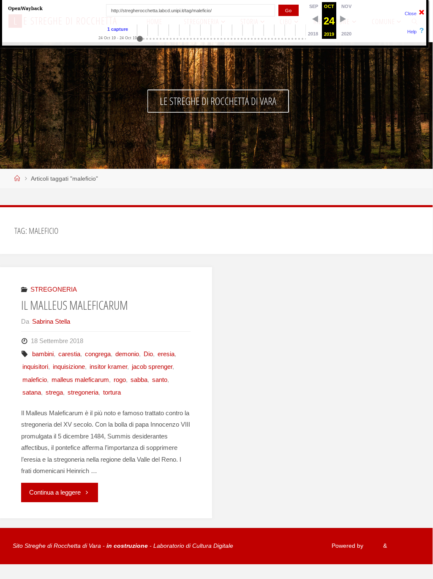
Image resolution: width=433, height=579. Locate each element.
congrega (98, 353)
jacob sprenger (152, 366)
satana (31, 392)
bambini (43, 353)
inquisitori (35, 366)
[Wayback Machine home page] (25, 8)
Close (411, 13)
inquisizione (69, 366)
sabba (139, 379)
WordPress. (404, 546)
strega (54, 392)
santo (159, 379)
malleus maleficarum (80, 379)
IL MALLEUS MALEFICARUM (74, 305)
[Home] (17, 179)
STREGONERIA (53, 289)
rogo (120, 379)
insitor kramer (108, 366)
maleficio (34, 379)
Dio (148, 353)
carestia (69, 353)
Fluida (372, 546)
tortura (112, 392)
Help (412, 31)
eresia (166, 353)
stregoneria (83, 392)
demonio (127, 353)
